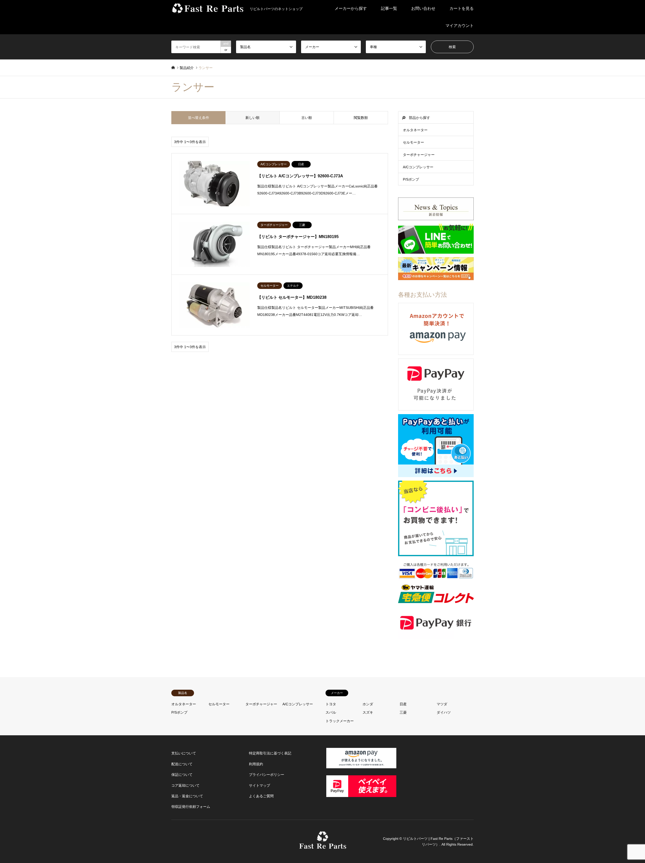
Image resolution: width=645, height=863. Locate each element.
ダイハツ (444, 712)
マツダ (442, 704)
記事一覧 (389, 8)
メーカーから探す (351, 8)
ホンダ (368, 704)
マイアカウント (459, 25)
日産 (403, 704)
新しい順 (252, 118)
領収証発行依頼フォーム (190, 807)
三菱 (403, 712)
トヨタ (331, 704)
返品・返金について (187, 796)
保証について (181, 775)
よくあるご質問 (261, 796)
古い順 (306, 118)
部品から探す (419, 118)
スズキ (368, 712)
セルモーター (413, 142)
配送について (181, 764)
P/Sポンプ (411, 179)
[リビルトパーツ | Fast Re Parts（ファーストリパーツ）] (323, 846)
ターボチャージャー (419, 155)
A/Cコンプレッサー (418, 167)
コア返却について (185, 785)
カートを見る (461, 8)
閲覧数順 (361, 118)
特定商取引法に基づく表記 (270, 753)
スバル (331, 712)
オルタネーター (415, 130)
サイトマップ (259, 785)
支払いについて (183, 753)
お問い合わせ (423, 8)
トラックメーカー (340, 721)
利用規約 (256, 764)
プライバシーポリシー (266, 775)
